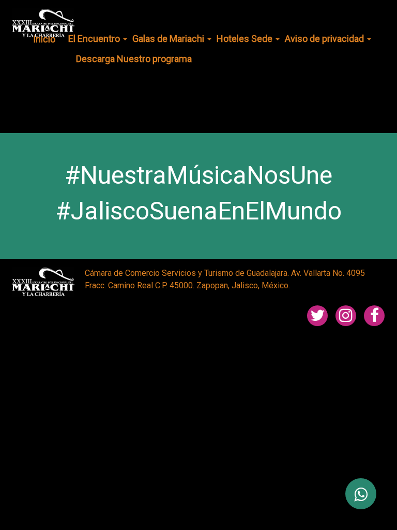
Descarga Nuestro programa (134, 58)
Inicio (44, 39)
